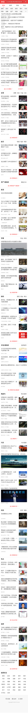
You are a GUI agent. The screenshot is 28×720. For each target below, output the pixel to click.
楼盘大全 (24, 182)
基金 (21, 296)
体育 (11, 8)
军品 (21, 238)
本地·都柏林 (5, 345)
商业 (25, 296)
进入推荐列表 (13, 669)
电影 (21, 142)
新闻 (2, 8)
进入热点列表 (13, 620)
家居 (2, 190)
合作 (15, 699)
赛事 (15, 93)
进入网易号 (13, 438)
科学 (21, 510)
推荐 (10, 5)
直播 (7, 11)
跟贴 (19, 684)
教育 (3, 687)
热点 (24, 5)
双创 (14, 690)
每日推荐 (24, 394)
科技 (16, 11)
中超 (22, 93)
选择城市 (24, 345)
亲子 (3, 690)
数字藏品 (3, 692)
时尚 (8, 684)
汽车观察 (24, 443)
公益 (21, 11)
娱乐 (7, 8)
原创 (17, 5)
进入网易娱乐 (13, 178)
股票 (18, 296)
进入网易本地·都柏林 (13, 390)
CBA (25, 93)
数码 (19, 681)
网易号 (3, 394)
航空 (24, 690)
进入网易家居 (13, 234)
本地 (24, 681)
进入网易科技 (13, 555)
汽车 (26, 8)
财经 (16, 8)
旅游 (24, 687)
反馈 (8, 699)
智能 (25, 510)
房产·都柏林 (5, 182)
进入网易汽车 (13, 506)
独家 (19, 687)
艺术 (8, 690)
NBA (18, 93)
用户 (26, 2)
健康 (14, 687)
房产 (11, 11)
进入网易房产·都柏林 (13, 186)
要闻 (3, 5)
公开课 (8, 687)
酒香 (19, 690)
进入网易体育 (13, 137)
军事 (2, 11)
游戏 (24, 684)
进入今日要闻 (7, 89)
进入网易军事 (13, 292)
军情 (25, 238)
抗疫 (8, 693)
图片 (21, 8)
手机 (14, 681)
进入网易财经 (13, 341)
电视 (18, 142)
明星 (25, 142)
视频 (8, 681)
